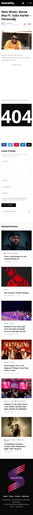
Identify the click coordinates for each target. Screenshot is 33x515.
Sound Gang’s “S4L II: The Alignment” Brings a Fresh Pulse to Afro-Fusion (16, 368)
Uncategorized (20, 401)
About (5, 496)
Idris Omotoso (8, 334)
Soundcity (9, 23)
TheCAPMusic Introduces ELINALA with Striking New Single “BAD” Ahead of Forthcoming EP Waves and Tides (14, 449)
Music (17, 253)
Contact (18, 496)
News (12, 323)
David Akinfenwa (9, 295)
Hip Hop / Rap (9, 253)
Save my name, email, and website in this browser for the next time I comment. (15, 199)
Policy (11, 496)
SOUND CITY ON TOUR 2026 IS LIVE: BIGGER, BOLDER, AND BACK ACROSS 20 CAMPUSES (15, 406)
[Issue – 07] (16, 478)
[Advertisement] (16, 82)
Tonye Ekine (7, 261)
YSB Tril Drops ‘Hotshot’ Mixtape (16, 293)
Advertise (25, 496)
